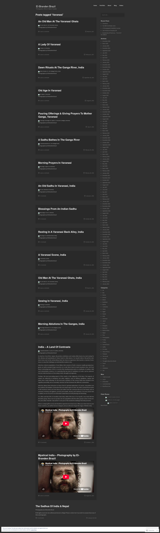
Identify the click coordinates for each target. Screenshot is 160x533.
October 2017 (105, 180)
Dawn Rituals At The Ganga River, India (61, 67)
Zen (103, 370)
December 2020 (106, 112)
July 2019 (104, 149)
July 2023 (104, 53)
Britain (104, 300)
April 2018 (104, 166)
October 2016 (105, 208)
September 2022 (106, 72)
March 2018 (105, 168)
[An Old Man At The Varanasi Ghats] (48, 25)
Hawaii (104, 314)
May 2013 (104, 274)
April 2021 (104, 102)
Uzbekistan (105, 368)
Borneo (104, 297)
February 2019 (105, 156)
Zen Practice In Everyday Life (109, 30)
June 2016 (104, 218)
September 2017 (106, 182)
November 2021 (106, 90)
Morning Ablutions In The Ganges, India (61, 324)
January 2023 (105, 62)
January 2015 (105, 258)
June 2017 (104, 189)
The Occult (105, 356)
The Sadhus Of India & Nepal (52, 506)
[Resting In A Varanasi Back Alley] (47, 235)
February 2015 (105, 255)
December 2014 (106, 260)
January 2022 (105, 86)
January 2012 (105, 284)
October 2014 (105, 265)
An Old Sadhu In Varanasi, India (56, 185)
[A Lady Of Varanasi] (44, 48)
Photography (105, 337)
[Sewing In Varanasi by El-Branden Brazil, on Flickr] (44, 304)
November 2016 (106, 206)
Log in (104, 379)
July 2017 (104, 187)
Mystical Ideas (105, 330)
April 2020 (104, 128)
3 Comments (43, 442)
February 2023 (105, 60)
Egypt (103, 311)
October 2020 (105, 114)
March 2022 (105, 81)
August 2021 (105, 95)
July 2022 (104, 76)
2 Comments (41, 518)
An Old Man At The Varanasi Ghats (58, 21)
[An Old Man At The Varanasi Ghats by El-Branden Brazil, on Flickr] (48, 281)
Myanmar (104, 328)
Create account (106, 377)
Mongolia (104, 325)
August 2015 (105, 241)
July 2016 (104, 215)
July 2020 (104, 121)
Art (103, 290)
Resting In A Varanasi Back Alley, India (61, 232)
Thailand (104, 354)
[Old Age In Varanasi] (44, 94)
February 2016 (105, 227)
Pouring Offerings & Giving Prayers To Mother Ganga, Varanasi (65, 115)
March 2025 (105, 43)
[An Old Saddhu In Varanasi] (46, 189)
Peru (103, 335)
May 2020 (104, 126)
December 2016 (106, 204)
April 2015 (104, 251)
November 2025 (106, 41)
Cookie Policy (34, 530)
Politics (104, 342)
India (103, 316)
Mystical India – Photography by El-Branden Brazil (58, 456)
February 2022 (105, 83)
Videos (121, 5)
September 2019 (106, 145)
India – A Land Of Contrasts (54, 347)
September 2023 (106, 50)
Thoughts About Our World (109, 361)
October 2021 (105, 93)
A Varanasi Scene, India (52, 254)
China (103, 309)
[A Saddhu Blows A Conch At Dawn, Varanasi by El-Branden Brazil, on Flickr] (50, 350)
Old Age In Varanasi (49, 90)
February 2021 (105, 107)
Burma (104, 304)
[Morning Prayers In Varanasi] (46, 166)
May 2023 (104, 55)
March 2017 (105, 197)
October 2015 (105, 237)
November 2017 (106, 178)
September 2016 (106, 211)
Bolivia (104, 295)
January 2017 (105, 201)
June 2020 (104, 123)
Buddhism (105, 302)
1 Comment (43, 196)
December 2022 (106, 65)
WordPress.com (106, 386)
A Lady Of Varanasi (49, 44)
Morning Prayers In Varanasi (55, 162)
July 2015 (104, 244)
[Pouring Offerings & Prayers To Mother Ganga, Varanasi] (54, 120)
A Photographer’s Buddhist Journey (111, 28)
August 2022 (105, 74)
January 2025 (105, 46)
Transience (105, 23)
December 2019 (106, 138)
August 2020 (105, 119)
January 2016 (105, 229)
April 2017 (104, 194)
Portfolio (102, 5)
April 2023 (104, 57)
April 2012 (104, 279)
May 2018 (104, 164)
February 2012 (105, 281)
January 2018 (105, 173)
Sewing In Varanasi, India (53, 301)
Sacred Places (105, 344)
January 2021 (105, 109)
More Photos (104, 405)
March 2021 (105, 105)
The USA (104, 358)
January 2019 (105, 159)
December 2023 (106, 48)
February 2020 (105, 133)
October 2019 (105, 142)
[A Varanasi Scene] (43, 258)
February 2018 (105, 171)
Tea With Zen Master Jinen (108, 26)
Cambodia (105, 307)
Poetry (104, 340)
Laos (103, 323)
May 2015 (104, 248)
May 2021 (104, 100)
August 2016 (105, 213)
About (109, 5)
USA (103, 366)
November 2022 (106, 67)
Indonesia (104, 318)
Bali (103, 293)
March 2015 (105, 253)
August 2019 (105, 147)
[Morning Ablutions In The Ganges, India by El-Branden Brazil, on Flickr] (49, 327)
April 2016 (104, 222)
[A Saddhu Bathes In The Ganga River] (48, 143)
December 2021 (106, 88)
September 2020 (106, 116)
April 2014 (104, 272)
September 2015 (106, 239)
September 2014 (106, 267)
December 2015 (106, 232)
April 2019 (104, 152)
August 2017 (105, 185)
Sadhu (104, 347)
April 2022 (104, 79)
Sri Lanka (104, 349)
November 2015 (106, 234)
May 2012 (104, 277)
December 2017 (106, 175)
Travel (103, 363)
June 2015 (104, 246)
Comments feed (106, 384)
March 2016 (105, 225)
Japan (104, 321)
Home (95, 5)
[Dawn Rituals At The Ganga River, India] (49, 71)
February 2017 (105, 199)
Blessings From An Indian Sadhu (57, 208)
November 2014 (106, 262)
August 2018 (105, 161)
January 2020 (105, 135)
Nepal (103, 333)
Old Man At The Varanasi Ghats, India (60, 277)
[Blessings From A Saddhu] (46, 212)
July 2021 (104, 97)
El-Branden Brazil (45, 6)
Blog (115, 5)
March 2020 (105, 131)
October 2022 (105, 69)
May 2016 (104, 220)
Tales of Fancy (106, 351)
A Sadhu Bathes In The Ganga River (59, 139)
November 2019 (106, 140)
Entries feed (105, 381)
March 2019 (105, 154)
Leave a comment (44, 31)
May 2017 (104, 192)
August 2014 (105, 270)
